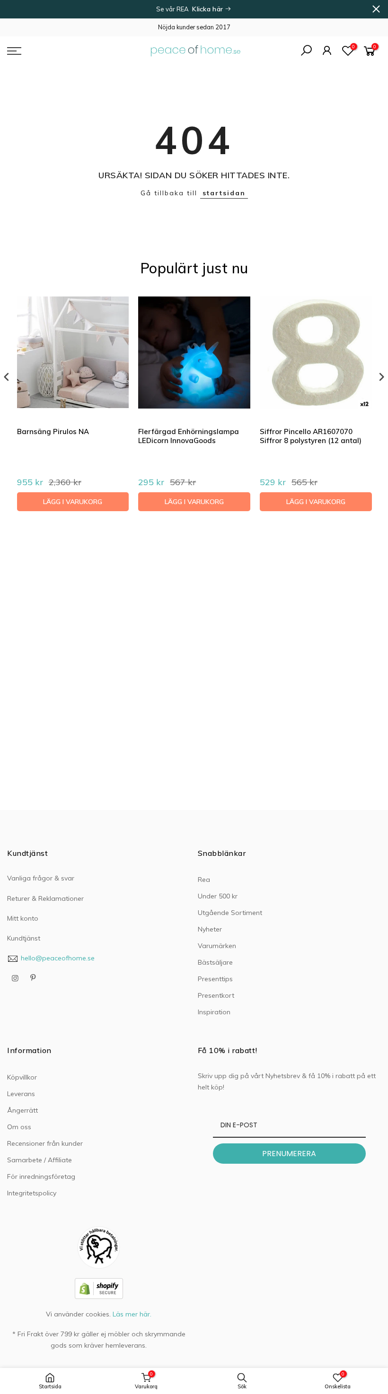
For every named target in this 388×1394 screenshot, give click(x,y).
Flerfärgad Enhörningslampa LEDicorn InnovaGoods (188, 436)
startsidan (224, 193)
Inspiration (214, 1012)
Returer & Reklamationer (45, 898)
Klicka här (208, 9)
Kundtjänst (23, 938)
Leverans (21, 1093)
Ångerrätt (22, 1110)
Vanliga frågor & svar (40, 878)
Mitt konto (22, 918)
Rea (204, 879)
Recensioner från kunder (45, 1143)
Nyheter (210, 929)
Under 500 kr (218, 896)
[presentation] (6, 377)
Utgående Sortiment (230, 912)
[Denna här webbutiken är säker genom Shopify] (99, 1288)
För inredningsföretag (41, 1176)
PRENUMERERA (289, 1153)
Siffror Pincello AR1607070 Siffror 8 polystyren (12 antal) (311, 436)
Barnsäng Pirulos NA (53, 431)
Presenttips (215, 979)
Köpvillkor (22, 1077)
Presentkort (216, 995)
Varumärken (217, 945)
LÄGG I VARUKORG (72, 501)
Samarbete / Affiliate (39, 1160)
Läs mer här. (132, 1314)
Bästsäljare (215, 962)
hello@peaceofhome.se (58, 958)
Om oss (19, 1127)
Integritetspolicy (31, 1193)
